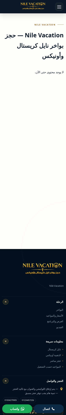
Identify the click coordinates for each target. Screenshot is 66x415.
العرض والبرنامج (55, 321)
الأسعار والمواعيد (54, 315)
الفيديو (59, 327)
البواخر (59, 309)
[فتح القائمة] (59, 7)
